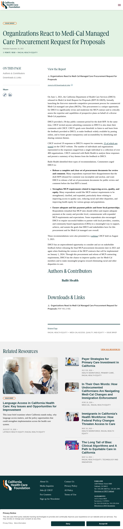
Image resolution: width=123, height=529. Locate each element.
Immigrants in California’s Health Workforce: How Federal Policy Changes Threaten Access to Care (99, 419)
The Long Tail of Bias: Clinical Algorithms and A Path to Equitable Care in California (99, 447)
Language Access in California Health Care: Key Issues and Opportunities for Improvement (29, 406)
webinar (94, 236)
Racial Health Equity (27, 52)
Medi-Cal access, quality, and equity (87, 332)
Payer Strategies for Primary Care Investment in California (100, 362)
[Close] (119, 5)
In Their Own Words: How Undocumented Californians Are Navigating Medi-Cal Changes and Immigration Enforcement (101, 391)
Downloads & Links (12, 77)
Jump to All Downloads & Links (59, 85)
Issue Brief (10, 23)
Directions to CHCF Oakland (104, 491)
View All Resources (110, 349)
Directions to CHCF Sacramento (104, 506)
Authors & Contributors (14, 73)
